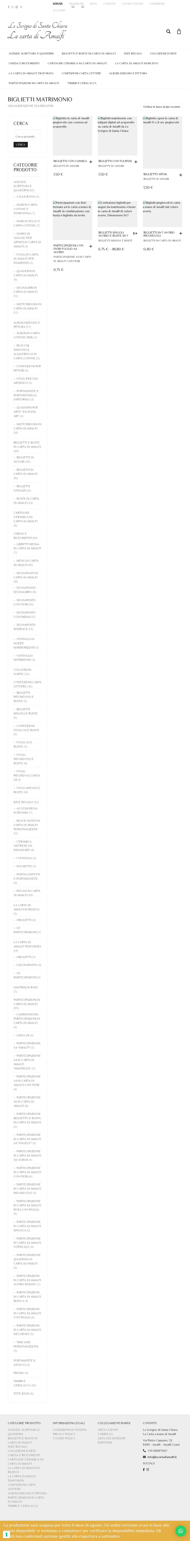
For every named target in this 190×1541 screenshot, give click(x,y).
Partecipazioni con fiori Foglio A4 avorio (68, 249)
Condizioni (156, 3)
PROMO (19, 1373)
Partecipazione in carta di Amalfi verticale (27, 1243)
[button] (91, 162)
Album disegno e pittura (128, 73)
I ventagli (24, 858)
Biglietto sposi (155, 174)
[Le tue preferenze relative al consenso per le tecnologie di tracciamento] (6, 1534)
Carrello (105, 1434)
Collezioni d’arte (163, 53)
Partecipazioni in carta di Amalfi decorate (27, 1330)
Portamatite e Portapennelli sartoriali (26, 395)
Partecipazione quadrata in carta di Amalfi (27, 1259)
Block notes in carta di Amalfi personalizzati (27, 825)
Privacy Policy (64, 1434)
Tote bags (21, 1393)
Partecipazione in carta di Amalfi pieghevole (27, 1189)
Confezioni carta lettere (81, 73)
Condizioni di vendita (70, 1430)
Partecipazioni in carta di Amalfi (34, 83)
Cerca (20, 144)
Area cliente (108, 1430)
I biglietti (24, 920)
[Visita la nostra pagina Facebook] (144, 1469)
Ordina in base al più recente (161, 107)
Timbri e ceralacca (81, 83)
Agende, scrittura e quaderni (31, 53)
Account (59, 10)
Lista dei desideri (111, 1438)
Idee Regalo (133, 53)
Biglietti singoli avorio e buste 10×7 (113, 234)
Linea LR (23, 1035)
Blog (93, 3)
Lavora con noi (132, 3)
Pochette (24, 866)
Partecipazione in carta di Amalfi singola (27, 1226)
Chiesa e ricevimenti (24, 63)
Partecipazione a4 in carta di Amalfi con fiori (27, 1081)
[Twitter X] (21, 7)
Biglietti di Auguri (66, 165)
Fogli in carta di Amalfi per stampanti (26, 259)
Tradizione (76, 3)
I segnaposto (27, 965)
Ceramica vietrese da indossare (23, 846)
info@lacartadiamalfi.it (162, 1457)
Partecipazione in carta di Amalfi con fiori (27, 1172)
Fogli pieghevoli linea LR (27, 776)
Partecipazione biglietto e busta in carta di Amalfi (27, 1118)
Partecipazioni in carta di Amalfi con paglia (27, 1313)
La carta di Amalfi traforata (31, 73)
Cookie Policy (64, 1438)
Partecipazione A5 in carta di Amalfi (27, 1102)
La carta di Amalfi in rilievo (136, 63)
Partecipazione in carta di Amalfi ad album (27, 1156)
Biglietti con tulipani (115, 161)
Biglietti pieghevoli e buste (24, 697)
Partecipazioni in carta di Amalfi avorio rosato (27, 1280)
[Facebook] (8, 7)
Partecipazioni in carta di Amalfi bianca (27, 1297)
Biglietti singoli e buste (115, 240)
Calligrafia (26, 196)
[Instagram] (12, 7)
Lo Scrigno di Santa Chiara (37, 31)
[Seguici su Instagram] (148, 1469)
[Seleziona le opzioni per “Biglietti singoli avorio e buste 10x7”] (136, 233)
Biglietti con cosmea (70, 161)
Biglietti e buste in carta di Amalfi (89, 53)
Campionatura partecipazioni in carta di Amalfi (27, 1019)
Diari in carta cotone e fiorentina (25, 209)
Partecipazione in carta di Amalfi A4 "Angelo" (27, 1139)
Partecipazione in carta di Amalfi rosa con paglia (27, 1205)
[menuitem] (73, 7)
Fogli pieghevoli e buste (24, 759)
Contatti (109, 3)
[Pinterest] (16, 7)
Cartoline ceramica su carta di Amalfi (77, 63)
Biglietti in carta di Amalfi (162, 240)
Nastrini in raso (26, 987)
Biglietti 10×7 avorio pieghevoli (159, 234)
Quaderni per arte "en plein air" (26, 412)
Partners (105, 1442)
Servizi (58, 3)
